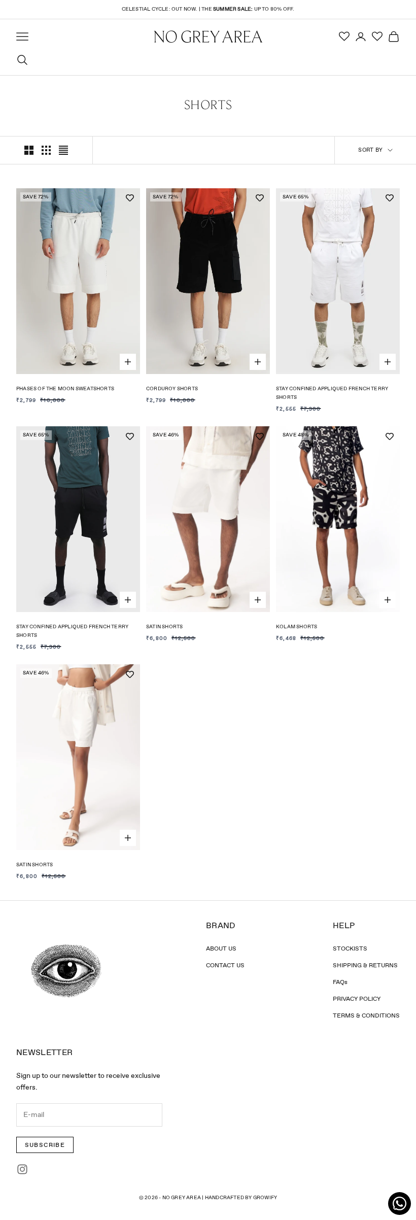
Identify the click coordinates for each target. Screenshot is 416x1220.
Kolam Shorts (296, 626)
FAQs (340, 982)
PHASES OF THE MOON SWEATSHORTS (65, 388)
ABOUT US (221, 948)
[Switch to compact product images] (63, 150)
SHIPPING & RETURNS (365, 965)
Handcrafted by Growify (241, 1197)
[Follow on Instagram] (22, 1169)
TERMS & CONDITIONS (366, 1015)
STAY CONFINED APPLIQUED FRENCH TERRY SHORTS (332, 392)
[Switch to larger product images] (28, 150)
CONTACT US (225, 965)
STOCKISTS (350, 948)
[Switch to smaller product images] (46, 150)
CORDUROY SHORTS (172, 388)
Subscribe (45, 1144)
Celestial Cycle (145, 9)
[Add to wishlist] (129, 198)
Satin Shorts (164, 626)
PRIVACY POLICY (356, 998)
